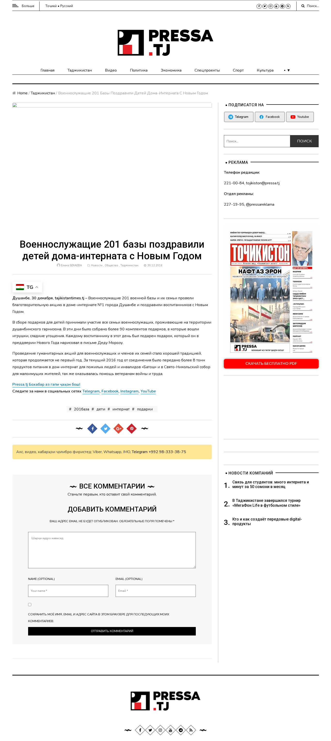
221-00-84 (234, 183)
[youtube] (276, 6)
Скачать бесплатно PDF (271, 363)
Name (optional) (41, 579)
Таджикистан (80, 70)
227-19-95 (234, 204)
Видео (111, 70)
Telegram (140, 452)
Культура (265, 70)
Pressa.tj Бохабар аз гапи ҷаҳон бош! (46, 384)
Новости (96, 265)
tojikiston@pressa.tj (263, 183)
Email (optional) (129, 579)
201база (81, 409)
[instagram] (270, 6)
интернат (121, 409)
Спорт (238, 70)
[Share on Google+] (118, 428)
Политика (139, 70)
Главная (47, 70)
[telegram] (282, 6)
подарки (145, 409)
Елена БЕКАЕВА (71, 265)
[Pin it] (131, 428)
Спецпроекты (207, 70)
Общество (111, 265)
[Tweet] (105, 428)
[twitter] (264, 6)
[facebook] (259, 6)
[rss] (288, 6)
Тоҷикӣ (51, 6)
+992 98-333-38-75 (167, 452)
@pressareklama (260, 204)
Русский (66, 6)
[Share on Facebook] (92, 428)
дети (100, 409)
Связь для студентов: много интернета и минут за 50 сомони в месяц (270, 484)
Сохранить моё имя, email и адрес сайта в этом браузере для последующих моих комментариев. (98, 617)
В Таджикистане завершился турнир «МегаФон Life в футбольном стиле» (266, 502)
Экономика (171, 70)
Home (22, 93)
